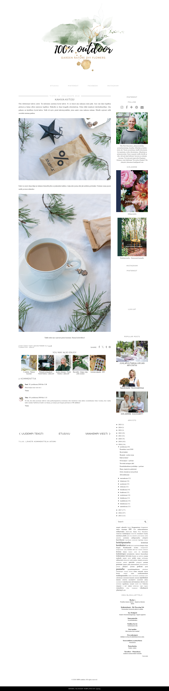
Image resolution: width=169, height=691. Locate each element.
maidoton (141, 556)
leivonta (129, 556)
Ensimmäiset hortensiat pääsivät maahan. (132, 609)
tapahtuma (125, 584)
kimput (142, 545)
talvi (146, 582)
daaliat (118, 529)
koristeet (129, 549)
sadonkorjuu (119, 578)
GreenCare (119, 533)
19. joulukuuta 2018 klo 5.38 (38, 384)
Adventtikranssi (124, 475)
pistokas (132, 566)
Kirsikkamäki (127, 547)
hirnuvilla (133, 533)
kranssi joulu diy (134, 552)
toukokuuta (123, 495)
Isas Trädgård (132, 613)
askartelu (124, 527)
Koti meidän (132, 629)
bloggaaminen (136, 527)
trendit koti (138, 584)
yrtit (124, 590)
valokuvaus (136, 586)
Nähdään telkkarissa (132, 388)
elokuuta (122, 486)
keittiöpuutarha (123, 542)
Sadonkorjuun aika (132, 625)
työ (126, 586)
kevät (128, 545)
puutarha (120, 569)
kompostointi (144, 547)
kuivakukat (145, 552)
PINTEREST (73, 86)
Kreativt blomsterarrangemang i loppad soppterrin (132, 614)
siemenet (137, 578)
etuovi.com (129, 531)
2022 (120, 433)
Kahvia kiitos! (124, 458)
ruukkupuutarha (122, 576)
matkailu (118, 558)
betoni (129, 527)
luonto (134, 556)
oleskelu (140, 560)
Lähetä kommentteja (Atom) (41, 441)
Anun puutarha (132, 618)
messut (124, 558)
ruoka (132, 573)
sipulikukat (144, 578)
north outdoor (133, 560)
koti (134, 549)
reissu (135, 571)
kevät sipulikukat (135, 545)
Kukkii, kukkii (132, 648)
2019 (120, 441)
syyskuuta (123, 484)
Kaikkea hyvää (132, 624)
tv (123, 586)
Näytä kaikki (145, 656)
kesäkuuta (123, 492)
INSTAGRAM (113, 86)
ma (137, 556)
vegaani (146, 586)
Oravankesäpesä (132, 635)
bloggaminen (144, 527)
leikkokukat (120, 556)
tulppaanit (118, 586)
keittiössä (144, 543)
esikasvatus (120, 532)
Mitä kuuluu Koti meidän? (132, 631)
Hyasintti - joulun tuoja (127, 455)
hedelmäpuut (126, 533)
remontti (140, 571)
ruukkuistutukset (143, 573)
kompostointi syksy (121, 549)
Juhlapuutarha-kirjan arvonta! (132, 364)
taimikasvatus (127, 582)
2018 (120, 444)
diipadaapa (124, 529)
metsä (129, 558)
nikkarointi (119, 560)
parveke (132, 562)
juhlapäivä (145, 538)
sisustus (118, 579)
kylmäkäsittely (131, 554)
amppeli (118, 527)
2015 (120, 515)
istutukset (119, 535)
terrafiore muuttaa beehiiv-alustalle (132, 653)
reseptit (125, 573)
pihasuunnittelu (135, 564)
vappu (141, 586)
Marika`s (132, 600)
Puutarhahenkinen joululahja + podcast (132, 466)
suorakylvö (132, 579)
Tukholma (145, 584)
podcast (140, 566)
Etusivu (54, 86)
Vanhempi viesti (96, 433)
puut (146, 566)
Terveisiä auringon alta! (127, 463)
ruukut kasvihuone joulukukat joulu (138, 575)
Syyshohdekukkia (132, 620)
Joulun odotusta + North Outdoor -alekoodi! (63, 372)
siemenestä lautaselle (128, 578)
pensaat (145, 562)
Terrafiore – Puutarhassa (132, 651)
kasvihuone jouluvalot (131, 540)
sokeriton (124, 579)
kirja (146, 545)
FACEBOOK (93, 86)
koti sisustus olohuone (141, 549)
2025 (120, 424)
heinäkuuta (123, 489)
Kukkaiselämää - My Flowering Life (132, 607)
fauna (135, 531)
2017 (120, 510)
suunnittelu (140, 579)
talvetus (142, 582)
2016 (120, 513)
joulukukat (126, 538)
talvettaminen (136, 582)
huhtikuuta (123, 498)
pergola (125, 564)
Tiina (26, 397)
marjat (146, 556)
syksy (146, 579)
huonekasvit (140, 533)
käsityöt (138, 554)
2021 (120, 436)
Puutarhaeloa (132, 646)
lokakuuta (123, 481)
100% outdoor (81, 679)
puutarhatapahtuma (134, 569)
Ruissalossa (132, 642)
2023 (120, 430)
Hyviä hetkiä (124, 452)
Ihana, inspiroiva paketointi (128, 469)
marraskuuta (124, 478)
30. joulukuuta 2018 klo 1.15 (38, 397)
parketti (125, 562)
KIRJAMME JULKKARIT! (132, 414)
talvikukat (118, 584)
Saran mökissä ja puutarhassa (132, 640)
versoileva (120, 588)
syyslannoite (119, 582)
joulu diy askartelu (132, 535)
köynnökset (144, 554)
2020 (120, 439)
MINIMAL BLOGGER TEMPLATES (81, 688)
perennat (119, 564)
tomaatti (132, 584)
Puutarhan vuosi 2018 (126, 449)
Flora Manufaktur (143, 531)
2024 (120, 427)
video (127, 588)
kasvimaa (140, 540)
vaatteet (130, 586)
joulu (31, 347)
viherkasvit (144, 588)
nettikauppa (145, 558)
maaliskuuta (123, 501)
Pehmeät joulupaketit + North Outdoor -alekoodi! (46, 372)
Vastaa (27, 390)
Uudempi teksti (32, 433)
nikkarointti (126, 560)
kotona (118, 552)
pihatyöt (125, 566)
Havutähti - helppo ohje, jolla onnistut (80, 372)
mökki (134, 558)
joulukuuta (123, 447)
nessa (138, 558)
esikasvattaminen (143, 529)
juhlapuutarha (136, 538)
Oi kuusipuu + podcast (126, 460)
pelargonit (139, 562)
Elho (134, 529)
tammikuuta (123, 506)
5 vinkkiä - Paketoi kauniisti (29, 372)
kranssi (125, 552)
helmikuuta (123, 503)
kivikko (136, 547)
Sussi (26, 384)
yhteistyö (119, 590)
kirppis (118, 547)
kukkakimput (121, 554)
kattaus (146, 540)
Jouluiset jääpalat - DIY (98, 372)
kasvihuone (120, 540)
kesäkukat (121, 545)
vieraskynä (134, 588)
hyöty (146, 533)
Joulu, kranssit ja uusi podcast (129, 472)
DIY (130, 529)
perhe (129, 564)
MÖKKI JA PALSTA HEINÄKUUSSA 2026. (132, 637)
